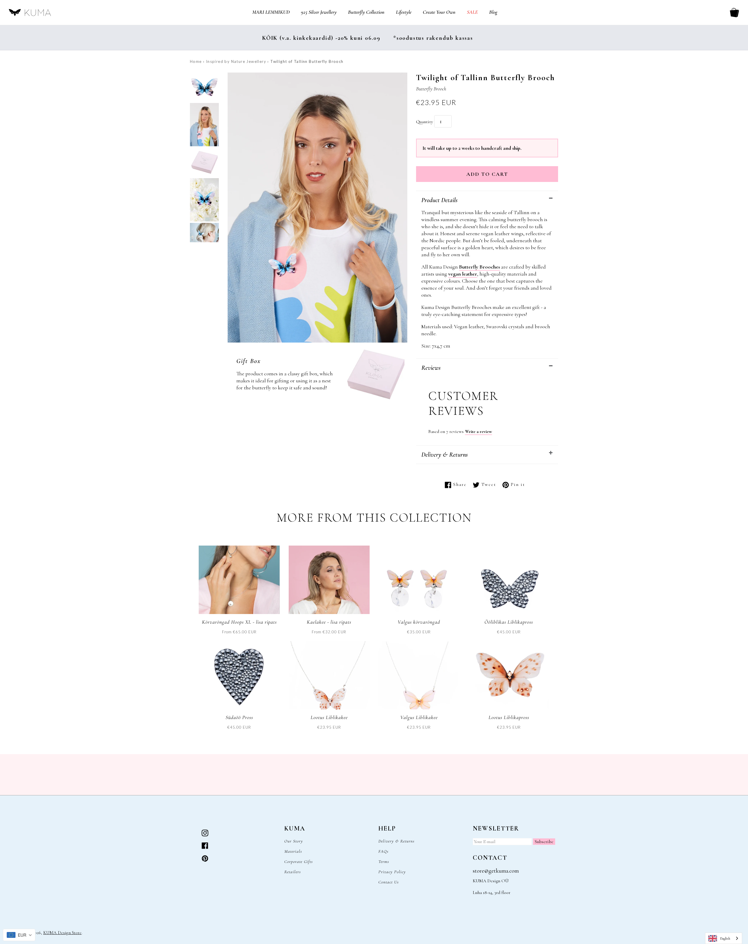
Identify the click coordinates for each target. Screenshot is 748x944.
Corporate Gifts (298, 861)
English (725, 938)
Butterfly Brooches (479, 267)
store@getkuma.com (496, 870)
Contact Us (388, 882)
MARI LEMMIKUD (271, 12)
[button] (204, 88)
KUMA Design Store (62, 932)
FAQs (383, 851)
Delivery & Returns (444, 454)
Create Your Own (439, 12)
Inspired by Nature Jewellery (236, 61)
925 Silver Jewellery (319, 12)
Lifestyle (403, 12)
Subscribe (544, 842)
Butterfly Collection (366, 12)
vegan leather (462, 274)
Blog (493, 12)
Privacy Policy (392, 871)
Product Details (439, 200)
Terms (383, 861)
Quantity (424, 122)
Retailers (292, 871)
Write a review (478, 431)
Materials (293, 851)
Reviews (431, 368)
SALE (472, 12)
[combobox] (723, 938)
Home (196, 61)
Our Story (293, 841)
